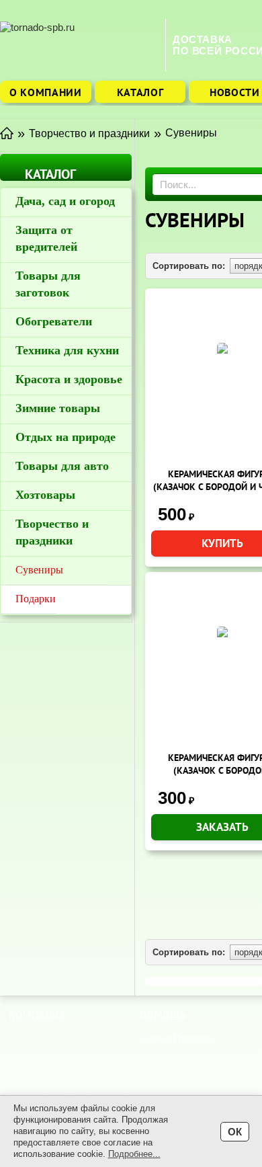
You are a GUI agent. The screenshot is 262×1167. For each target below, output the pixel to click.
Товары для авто (62, 466)
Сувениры (39, 569)
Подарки (35, 598)
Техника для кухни (67, 350)
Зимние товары (57, 408)
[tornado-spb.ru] (79, 45)
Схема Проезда (176, 1038)
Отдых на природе (65, 437)
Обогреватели (53, 321)
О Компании (45, 92)
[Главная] (6, 132)
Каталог (140, 92)
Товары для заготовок (48, 284)
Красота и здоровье (68, 379)
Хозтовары (45, 494)
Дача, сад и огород (65, 201)
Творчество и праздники (52, 532)
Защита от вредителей (46, 238)
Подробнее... (134, 1154)
